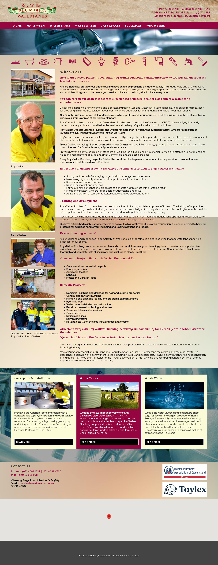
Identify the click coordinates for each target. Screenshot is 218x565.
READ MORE (23, 441)
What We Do (35, 25)
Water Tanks (60, 25)
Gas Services (110, 25)
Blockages (133, 25)
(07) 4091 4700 (178, 9)
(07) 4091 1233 (201, 9)
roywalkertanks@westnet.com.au (186, 16)
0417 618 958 (29, 475)
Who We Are (155, 25)
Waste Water (85, 25)
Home (17, 25)
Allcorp (127, 555)
